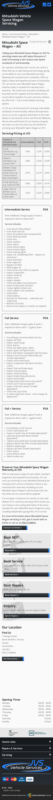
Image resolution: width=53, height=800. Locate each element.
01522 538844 (29, 522)
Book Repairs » (12, 595)
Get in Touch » (11, 616)
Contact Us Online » (12, 527)
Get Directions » (11, 659)
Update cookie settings (11, 790)
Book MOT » (10, 550)
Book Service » (12, 574)
